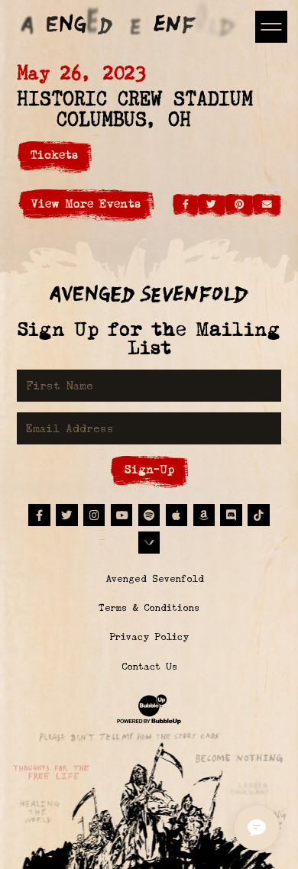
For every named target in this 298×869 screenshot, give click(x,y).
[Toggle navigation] (271, 26)
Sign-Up (149, 469)
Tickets (54, 154)
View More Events (86, 203)
